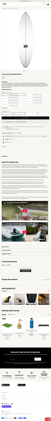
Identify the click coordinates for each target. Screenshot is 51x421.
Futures (13, 113)
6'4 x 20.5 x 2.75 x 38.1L (37, 100)
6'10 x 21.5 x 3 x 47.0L (13, 105)
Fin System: (6, 111)
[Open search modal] (43, 4)
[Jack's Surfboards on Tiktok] (8, 404)
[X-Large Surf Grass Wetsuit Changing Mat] (43, 325)
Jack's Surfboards (10, 413)
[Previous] (15, 1)
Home (4, 8)
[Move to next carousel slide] (48, 280)
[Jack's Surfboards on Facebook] (2, 404)
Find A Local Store (31, 377)
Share (4, 146)
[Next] (35, 1)
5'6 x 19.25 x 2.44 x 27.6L (13, 94)
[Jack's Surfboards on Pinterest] (6, 404)
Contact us (45, 136)
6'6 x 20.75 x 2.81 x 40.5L (13, 102)
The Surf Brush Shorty (19, 333)
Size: (8, 92)
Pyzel (3, 75)
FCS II (37, 113)
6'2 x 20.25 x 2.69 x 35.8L (13, 100)
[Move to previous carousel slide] (45, 280)
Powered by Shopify (5, 414)
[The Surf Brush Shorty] (19, 325)
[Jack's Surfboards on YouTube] (12, 404)
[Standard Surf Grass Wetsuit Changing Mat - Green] (7, 325)
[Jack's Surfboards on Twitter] (10, 404)
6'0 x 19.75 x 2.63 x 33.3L (37, 97)
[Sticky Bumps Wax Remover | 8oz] (31, 323)
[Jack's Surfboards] (4, 4)
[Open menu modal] (46, 4)
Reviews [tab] (3, 265)
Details (19, 133)
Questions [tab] (9, 265)
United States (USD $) (6, 411)
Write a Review (26, 271)
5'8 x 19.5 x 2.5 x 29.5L (37, 94)
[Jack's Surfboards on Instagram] (4, 404)
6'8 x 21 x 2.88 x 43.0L (37, 102)
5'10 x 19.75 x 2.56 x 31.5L (13, 97)
